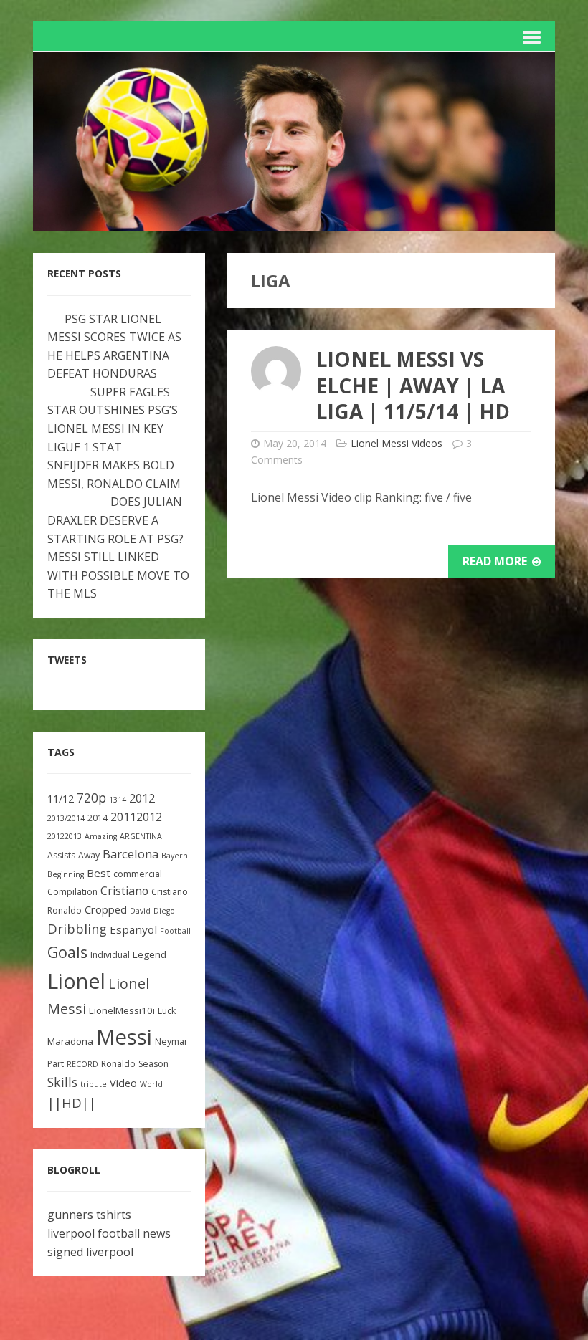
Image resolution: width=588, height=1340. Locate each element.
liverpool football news (109, 1233)
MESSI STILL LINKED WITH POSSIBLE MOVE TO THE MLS (118, 575)
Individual (110, 955)
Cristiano (124, 891)
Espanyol (133, 929)
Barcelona (130, 854)
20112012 (136, 817)
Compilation (72, 892)
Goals (67, 952)
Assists (61, 855)
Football (175, 931)
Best (98, 873)
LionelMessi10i (122, 1010)
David (140, 911)
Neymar (171, 1041)
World (151, 1084)
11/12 (60, 798)
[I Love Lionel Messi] (294, 222)
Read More (496, 561)
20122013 (64, 836)
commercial (137, 874)
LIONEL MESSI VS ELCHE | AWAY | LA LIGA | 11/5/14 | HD (413, 385)
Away (89, 855)
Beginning (65, 874)
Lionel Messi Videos (396, 443)
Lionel (76, 981)
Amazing (101, 836)
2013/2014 (66, 818)
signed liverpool (90, 1252)
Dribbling (77, 928)
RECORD (82, 1064)
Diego (164, 911)
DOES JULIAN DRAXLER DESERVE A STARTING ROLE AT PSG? (115, 520)
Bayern (174, 856)
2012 (142, 798)
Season (153, 1064)
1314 (117, 800)
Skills (62, 1082)
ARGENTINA (141, 836)
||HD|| (71, 1102)
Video (123, 1083)
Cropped (106, 910)
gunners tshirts (89, 1214)
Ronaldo (118, 1064)
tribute (93, 1084)
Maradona (70, 1041)
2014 (97, 818)
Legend (149, 954)
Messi (124, 1037)
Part (55, 1064)
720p (91, 798)
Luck (167, 1011)
